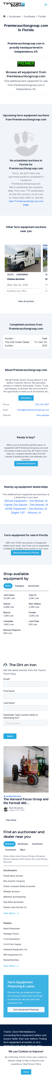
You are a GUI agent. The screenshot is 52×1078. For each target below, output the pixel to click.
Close (26, 1072)
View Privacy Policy (32, 1064)
